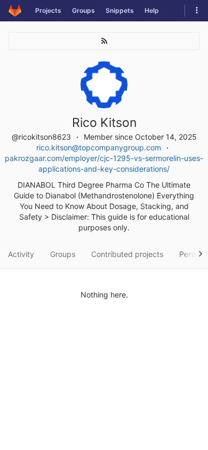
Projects (48, 10)
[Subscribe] (104, 41)
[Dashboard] (15, 11)
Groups (83, 10)
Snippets (120, 10)
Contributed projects (127, 254)
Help (152, 10)
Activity (21, 254)
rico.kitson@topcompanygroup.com (98, 147)
